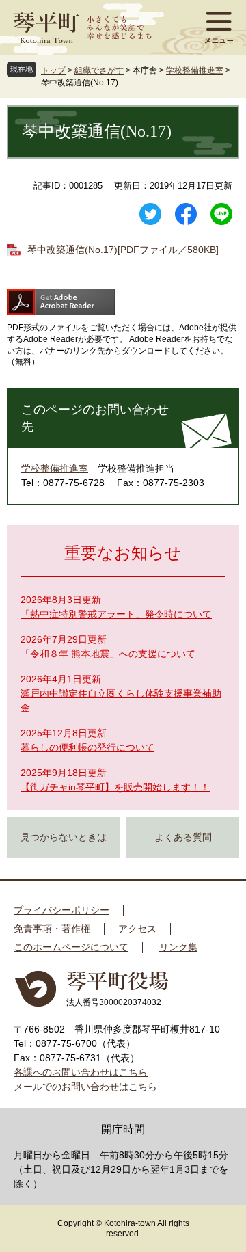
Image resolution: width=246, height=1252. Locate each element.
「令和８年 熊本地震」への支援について (107, 653)
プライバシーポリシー (61, 910)
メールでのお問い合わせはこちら (85, 1086)
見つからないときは (63, 837)
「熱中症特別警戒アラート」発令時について (116, 614)
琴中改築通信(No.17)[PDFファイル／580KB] (123, 249)
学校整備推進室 (194, 70)
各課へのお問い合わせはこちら (81, 1072)
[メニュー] (218, 27)
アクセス (137, 928)
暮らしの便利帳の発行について (87, 747)
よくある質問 (183, 837)
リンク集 (178, 947)
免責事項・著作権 (52, 928)
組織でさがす (99, 70)
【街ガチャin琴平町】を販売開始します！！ (115, 787)
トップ (53, 70)
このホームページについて (71, 947)
